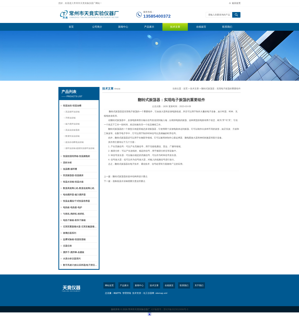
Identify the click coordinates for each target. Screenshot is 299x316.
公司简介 (97, 26)
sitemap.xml (161, 293)
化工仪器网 (148, 293)
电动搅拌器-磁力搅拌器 (74, 194)
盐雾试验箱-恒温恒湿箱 (74, 239)
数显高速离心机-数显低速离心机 (78, 188)
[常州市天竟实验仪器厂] (97, 15)
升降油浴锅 (70, 118)
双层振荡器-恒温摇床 (73, 175)
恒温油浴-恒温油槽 (72, 105)
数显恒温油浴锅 (72, 136)
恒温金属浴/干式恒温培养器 (76, 201)
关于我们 (199, 285)
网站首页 (109, 285)
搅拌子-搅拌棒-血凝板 (73, 252)
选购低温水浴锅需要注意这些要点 (129, 181)
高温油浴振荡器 (72, 130)
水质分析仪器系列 (72, 258)
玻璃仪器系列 (69, 233)
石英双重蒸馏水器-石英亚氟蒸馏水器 (80, 226)
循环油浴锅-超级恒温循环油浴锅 (79, 148)
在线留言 (201, 26)
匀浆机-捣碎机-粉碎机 (73, 213)
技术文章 (175, 26)
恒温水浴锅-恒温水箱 (73, 181)
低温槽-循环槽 (70, 169)
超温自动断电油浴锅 (74, 142)
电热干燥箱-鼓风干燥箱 (74, 220)
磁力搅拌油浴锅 (72, 124)
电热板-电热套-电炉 (72, 207)
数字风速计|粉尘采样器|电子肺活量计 (80, 265)
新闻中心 (123, 26)
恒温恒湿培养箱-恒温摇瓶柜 (76, 156)
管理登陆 (126, 293)
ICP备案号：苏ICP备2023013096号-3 (169, 309)
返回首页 (236, 3)
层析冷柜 (67, 162)
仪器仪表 (67, 245)
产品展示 (149, 26)
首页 (71, 26)
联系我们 (227, 26)
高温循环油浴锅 (72, 112)
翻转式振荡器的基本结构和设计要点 (130, 176)
